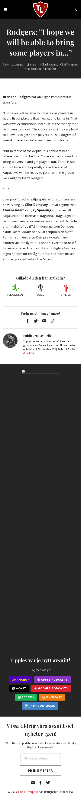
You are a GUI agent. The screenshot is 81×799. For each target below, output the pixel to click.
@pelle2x (28, 353)
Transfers (50, 68)
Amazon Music (42, 706)
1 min (33, 64)
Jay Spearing (34, 68)
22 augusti (17, 64)
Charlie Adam (49, 64)
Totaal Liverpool (28, 792)
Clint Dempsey (68, 64)
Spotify (27, 697)
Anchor (23, 679)
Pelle (6, 64)
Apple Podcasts (54, 679)
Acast (20, 688)
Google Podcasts (52, 688)
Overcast (53, 697)
